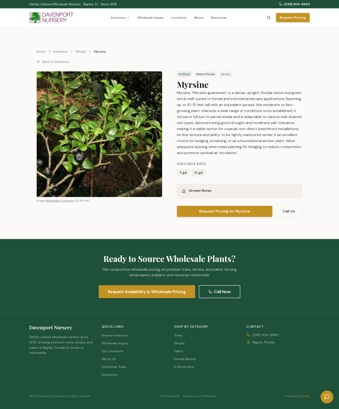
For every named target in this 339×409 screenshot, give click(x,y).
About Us (109, 359)
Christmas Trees (114, 367)
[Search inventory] (268, 17)
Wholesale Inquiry (150, 17)
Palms (178, 351)
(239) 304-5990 (297, 4)
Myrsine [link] (100, 51)
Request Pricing (293, 17)
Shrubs (81, 51)
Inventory (118, 17)
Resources (219, 17)
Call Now (222, 291)
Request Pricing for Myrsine (224, 211)
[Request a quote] (327, 397)
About (199, 17)
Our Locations (112, 351)
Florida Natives (185, 359)
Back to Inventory (55, 62)
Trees (178, 335)
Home (41, 51)
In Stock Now (184, 367)
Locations (179, 17)
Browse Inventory (115, 335)
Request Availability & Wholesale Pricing (147, 291)
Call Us (289, 211)
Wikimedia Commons (60, 201)
